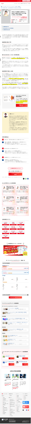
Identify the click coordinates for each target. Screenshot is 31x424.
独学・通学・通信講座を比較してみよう (13, 335)
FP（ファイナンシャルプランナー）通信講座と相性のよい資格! (15, 329)
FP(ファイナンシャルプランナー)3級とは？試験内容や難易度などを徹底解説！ (17, 312)
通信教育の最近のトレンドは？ (11, 339)
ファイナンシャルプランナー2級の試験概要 (13, 308)
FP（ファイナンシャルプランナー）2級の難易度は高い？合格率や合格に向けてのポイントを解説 (18, 322)
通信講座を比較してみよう (11, 343)
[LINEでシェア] (26, 178)
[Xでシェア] (23, 178)
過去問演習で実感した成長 (6, 29)
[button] (15, 295)
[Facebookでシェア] (28, 178)
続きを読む (9, 309)
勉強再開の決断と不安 (6, 26)
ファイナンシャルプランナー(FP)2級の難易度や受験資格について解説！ (16, 318)
